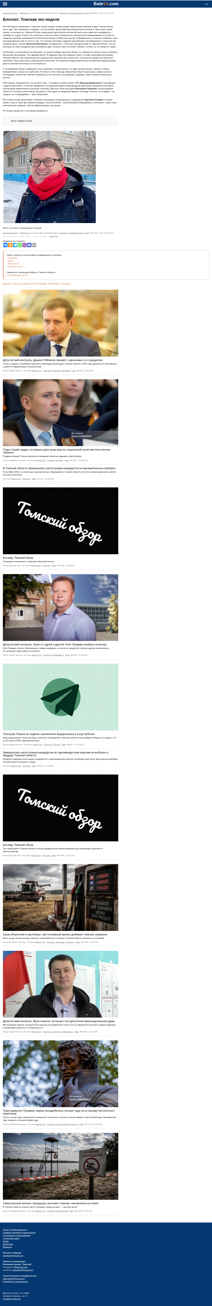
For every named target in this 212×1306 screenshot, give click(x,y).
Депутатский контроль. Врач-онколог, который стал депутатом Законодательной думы (59, 1021)
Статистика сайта (11, 1238)
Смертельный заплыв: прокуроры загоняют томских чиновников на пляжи (50, 1203)
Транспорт (69, 942)
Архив (6, 1241)
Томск (87, 13)
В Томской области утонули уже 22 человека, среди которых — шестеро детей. (40, 1207)
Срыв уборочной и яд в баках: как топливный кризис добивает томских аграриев (55, 934)
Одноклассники (15, 266)
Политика (63, 13)
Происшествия (62, 1211)
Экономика (65, 371)
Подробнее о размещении (15, 1281)
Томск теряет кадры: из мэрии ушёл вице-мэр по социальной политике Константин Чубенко (56, 451)
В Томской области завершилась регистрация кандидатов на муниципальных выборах (59, 468)
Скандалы (56, 371)
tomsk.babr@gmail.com (17, 275)
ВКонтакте (13, 263)
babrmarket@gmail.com (14, 1278)
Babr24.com (25, 13)
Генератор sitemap (12, 1299)
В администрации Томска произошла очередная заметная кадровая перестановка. (42, 456)
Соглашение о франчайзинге (17, 1235)
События (56, 745)
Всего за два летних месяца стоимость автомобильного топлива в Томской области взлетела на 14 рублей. (54, 938)
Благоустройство (63, 1124)
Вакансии (7, 1247)
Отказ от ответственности (15, 1230)
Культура (74, 1124)
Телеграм (12, 258)
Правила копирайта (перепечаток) (19, 1232)
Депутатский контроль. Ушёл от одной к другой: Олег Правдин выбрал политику (55, 644)
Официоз (59, 460)
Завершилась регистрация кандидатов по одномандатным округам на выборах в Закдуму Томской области (55, 754)
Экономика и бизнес (76, 13)
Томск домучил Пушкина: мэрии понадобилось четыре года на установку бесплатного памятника (59, 1112)
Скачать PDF (53, 236)
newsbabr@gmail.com (13, 1255)
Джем (10, 261)
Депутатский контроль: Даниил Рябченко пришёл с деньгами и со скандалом (52, 360)
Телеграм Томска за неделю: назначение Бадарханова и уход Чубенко (49, 734)
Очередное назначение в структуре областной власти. (28, 561)
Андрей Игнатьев (10, 13)
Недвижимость (58, 655)
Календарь (8, 1244)
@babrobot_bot (20, 1267)
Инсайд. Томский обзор (18, 557)
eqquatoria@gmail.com (22, 1270)
